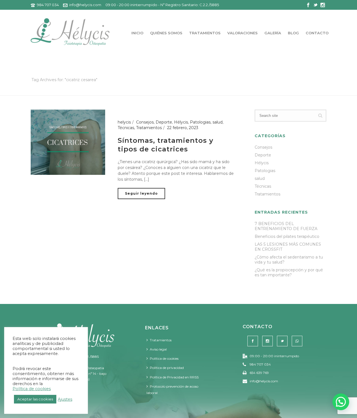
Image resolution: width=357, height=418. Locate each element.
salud (218, 122)
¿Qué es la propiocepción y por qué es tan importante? (289, 272)
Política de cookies (164, 358)
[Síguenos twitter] (282, 341)
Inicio (137, 33)
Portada (275, 90)
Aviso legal (158, 349)
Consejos (145, 122)
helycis (124, 122)
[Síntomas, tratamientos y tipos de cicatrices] (68, 141)
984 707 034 (48, 5)
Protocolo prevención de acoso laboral (172, 389)
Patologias (200, 122)
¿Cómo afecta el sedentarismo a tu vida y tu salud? (289, 260)
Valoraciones (242, 33)
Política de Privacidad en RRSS (174, 377)
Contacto (317, 33)
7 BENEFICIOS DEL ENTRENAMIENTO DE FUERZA (286, 226)
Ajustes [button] (65, 399)
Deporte (164, 122)
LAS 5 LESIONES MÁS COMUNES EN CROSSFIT (288, 247)
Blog (293, 33)
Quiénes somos (166, 33)
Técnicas (126, 127)
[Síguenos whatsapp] (297, 341)
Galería (272, 33)
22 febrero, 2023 (182, 127)
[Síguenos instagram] (267, 341)
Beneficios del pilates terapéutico (287, 236)
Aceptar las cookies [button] (35, 399)
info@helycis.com (85, 5)
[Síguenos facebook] (252, 341)
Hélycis (181, 122)
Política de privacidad (167, 368)
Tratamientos (205, 33)
